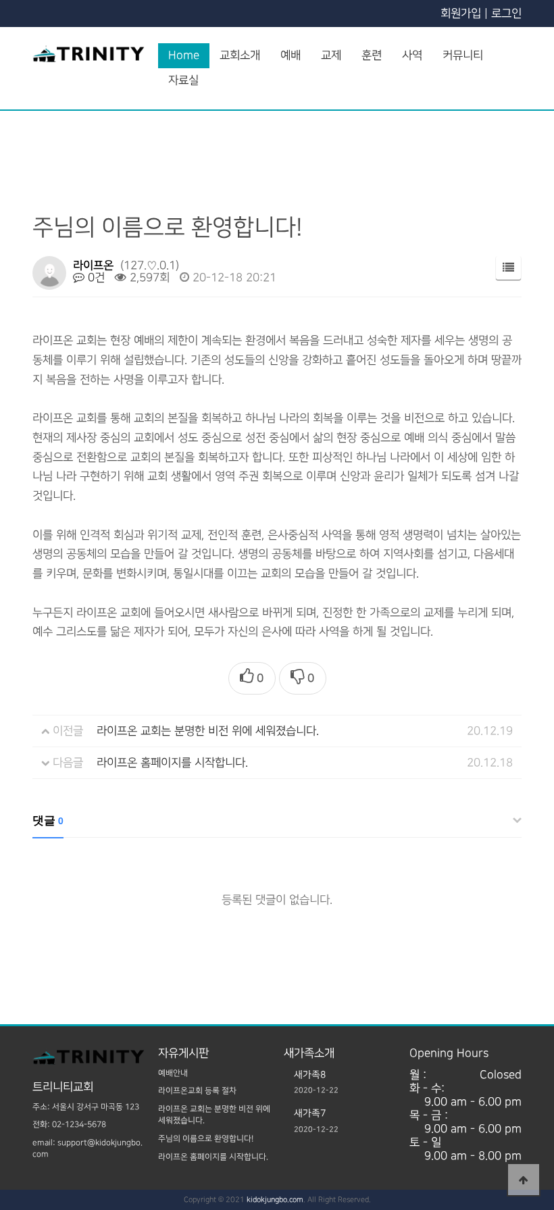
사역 (412, 55)
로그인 (506, 13)
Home (183, 55)
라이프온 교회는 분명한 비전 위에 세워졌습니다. (208, 731)
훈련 (371, 55)
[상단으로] (523, 1179)
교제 (331, 55)
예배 (290, 55)
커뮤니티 (463, 55)
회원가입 (460, 13)
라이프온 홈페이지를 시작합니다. (172, 763)
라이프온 (93, 265)
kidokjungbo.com (275, 1200)
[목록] (508, 268)
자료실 (183, 80)
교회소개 (240, 55)
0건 (94, 278)
